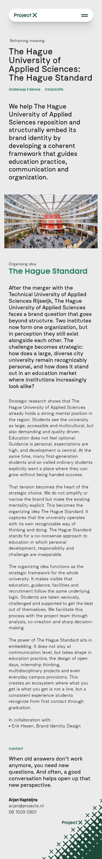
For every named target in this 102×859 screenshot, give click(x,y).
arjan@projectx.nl (26, 805)
